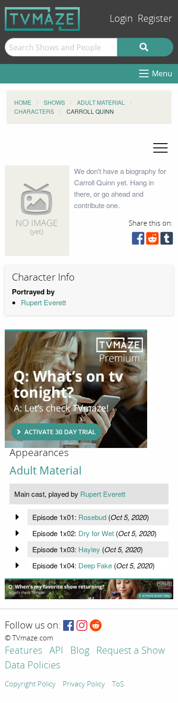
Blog (79, 651)
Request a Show (130, 651)
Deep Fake (95, 565)
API (56, 651)
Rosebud (92, 517)
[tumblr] (166, 241)
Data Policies (32, 666)
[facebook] (138, 241)
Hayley (89, 549)
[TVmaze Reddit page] (96, 626)
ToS (118, 684)
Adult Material (45, 470)
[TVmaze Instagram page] (81, 626)
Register (155, 18)
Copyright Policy (30, 684)
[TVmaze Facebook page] (68, 626)
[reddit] (152, 241)
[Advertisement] (76, 388)
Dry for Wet (96, 533)
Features (23, 651)
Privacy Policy (84, 684)
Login (121, 18)
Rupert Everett (43, 302)
